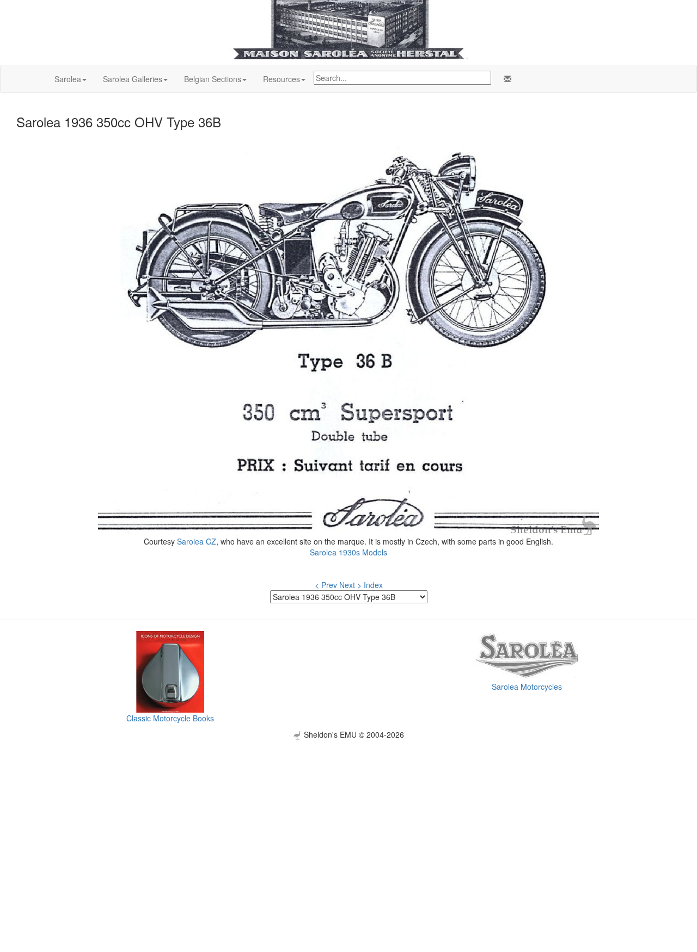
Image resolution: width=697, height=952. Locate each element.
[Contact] (505, 78)
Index (373, 584)
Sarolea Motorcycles (527, 686)
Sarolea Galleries (132, 78)
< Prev (326, 584)
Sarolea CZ (196, 541)
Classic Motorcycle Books (170, 718)
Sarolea (67, 78)
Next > (350, 584)
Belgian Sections (212, 78)
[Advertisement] (348, 816)
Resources (281, 78)
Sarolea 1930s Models (348, 552)
